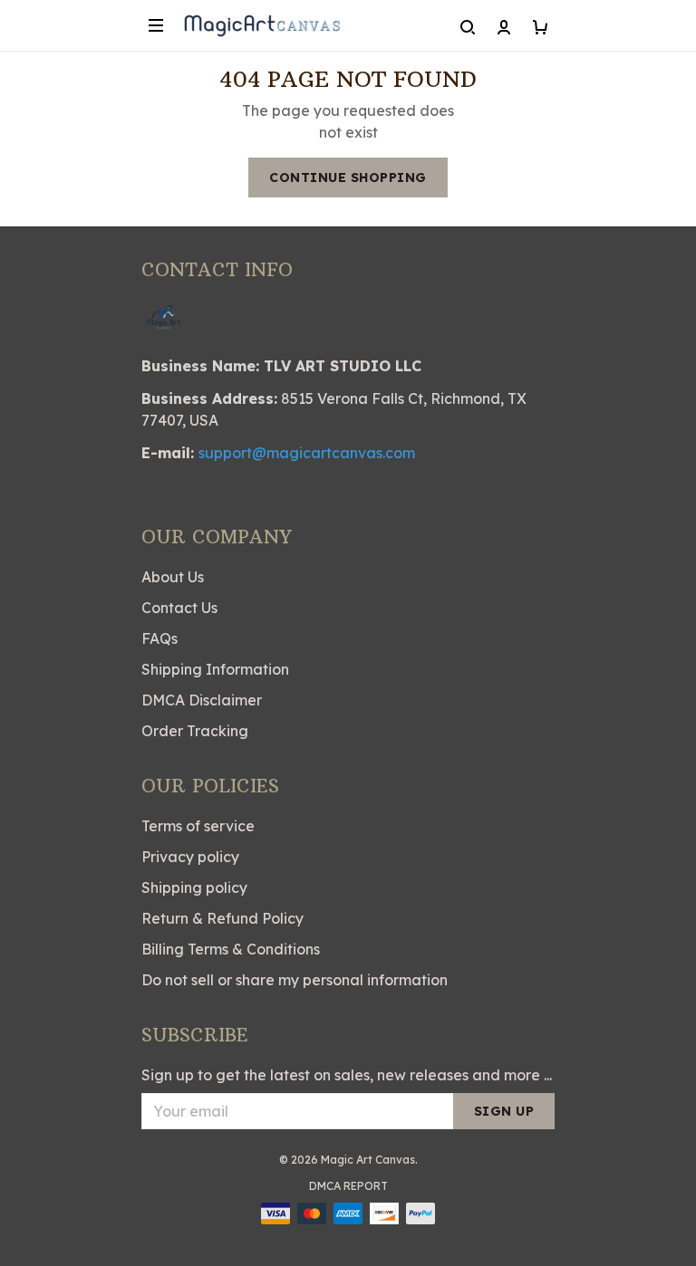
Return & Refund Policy (222, 918)
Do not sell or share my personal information (294, 980)
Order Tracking (194, 731)
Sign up (504, 1111)
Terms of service (198, 826)
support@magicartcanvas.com (306, 453)
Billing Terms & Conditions (230, 949)
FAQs (159, 638)
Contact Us (179, 608)
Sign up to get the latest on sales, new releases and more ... (346, 1075)
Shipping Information (215, 669)
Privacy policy (190, 857)
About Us (172, 577)
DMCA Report (348, 1186)
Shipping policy (194, 887)
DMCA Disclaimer (201, 700)
